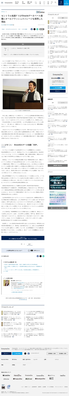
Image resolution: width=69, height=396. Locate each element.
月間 (62, 18)
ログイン (58, 91)
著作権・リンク (27, 386)
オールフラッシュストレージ (11, 29)
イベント (44, 2)
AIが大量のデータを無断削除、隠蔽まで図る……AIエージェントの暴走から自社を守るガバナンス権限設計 (57, 114)
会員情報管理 (34, 386)
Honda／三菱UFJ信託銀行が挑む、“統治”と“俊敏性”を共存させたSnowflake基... (21, 264)
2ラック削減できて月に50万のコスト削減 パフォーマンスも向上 (25, 54)
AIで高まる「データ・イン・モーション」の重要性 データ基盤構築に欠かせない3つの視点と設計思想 (12, 318)
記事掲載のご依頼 (52, 353)
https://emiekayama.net (19, 288)
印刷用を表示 (6, 256)
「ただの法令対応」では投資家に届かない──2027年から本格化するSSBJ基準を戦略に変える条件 (57, 161)
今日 (53, 18)
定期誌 (13, 364)
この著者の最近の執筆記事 (16, 292)
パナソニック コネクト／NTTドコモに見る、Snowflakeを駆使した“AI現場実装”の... (22, 269)
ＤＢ (19, 29)
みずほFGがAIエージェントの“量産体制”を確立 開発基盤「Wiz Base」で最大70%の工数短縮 (35, 335)
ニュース (36, 2)
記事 (40, 2)
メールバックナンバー (58, 84)
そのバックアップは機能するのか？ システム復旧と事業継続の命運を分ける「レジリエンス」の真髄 (57, 120)
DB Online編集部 (10, 24)
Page (5, 54)
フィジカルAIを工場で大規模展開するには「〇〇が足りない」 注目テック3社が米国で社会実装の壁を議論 (35, 313)
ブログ (24, 364)
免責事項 (39, 386)
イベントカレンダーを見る (58, 208)
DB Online (23, 2)
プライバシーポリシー (59, 386)
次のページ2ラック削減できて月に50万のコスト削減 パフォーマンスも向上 (23, 238)
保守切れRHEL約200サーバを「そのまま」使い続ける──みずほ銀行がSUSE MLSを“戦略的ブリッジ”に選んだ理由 (13, 313)
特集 (48, 2)
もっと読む (5, 271)
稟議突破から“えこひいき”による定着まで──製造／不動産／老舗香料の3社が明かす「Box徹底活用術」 (35, 318)
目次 (23, 44)
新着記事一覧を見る (58, 165)
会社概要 (44, 386)
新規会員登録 (58, 87)
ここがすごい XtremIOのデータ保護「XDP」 (20, 48)
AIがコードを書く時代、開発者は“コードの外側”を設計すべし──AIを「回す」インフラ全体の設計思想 (13, 335)
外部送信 (66, 386)
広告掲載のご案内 (62, 353)
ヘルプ (22, 386)
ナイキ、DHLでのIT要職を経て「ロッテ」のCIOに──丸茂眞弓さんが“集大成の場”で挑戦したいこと (35, 330)
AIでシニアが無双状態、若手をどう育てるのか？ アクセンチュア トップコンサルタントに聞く (12, 330)
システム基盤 (24, 29)
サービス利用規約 (50, 386)
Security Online (17, 2)
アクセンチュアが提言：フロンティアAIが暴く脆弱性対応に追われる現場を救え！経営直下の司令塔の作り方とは (57, 108)
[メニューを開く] (2, 2)
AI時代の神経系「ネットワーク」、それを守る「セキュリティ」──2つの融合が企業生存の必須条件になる (12, 324)
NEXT (29, 244)
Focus (3, 29)
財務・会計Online (29, 2)
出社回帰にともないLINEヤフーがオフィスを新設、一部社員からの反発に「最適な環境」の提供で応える (35, 324)
